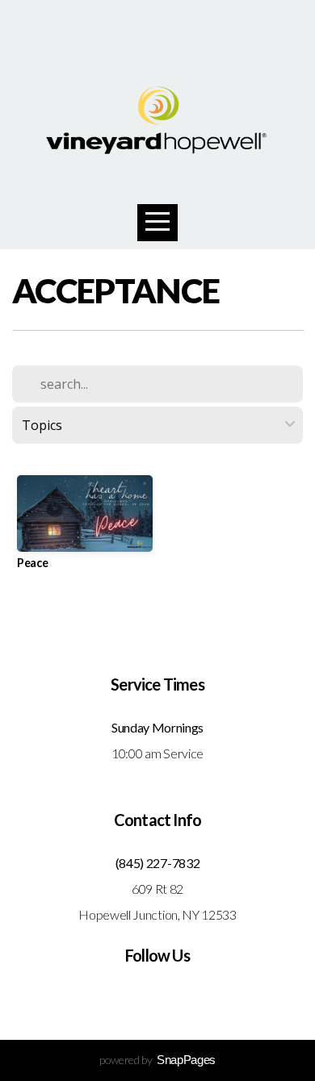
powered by (157, 1059)
